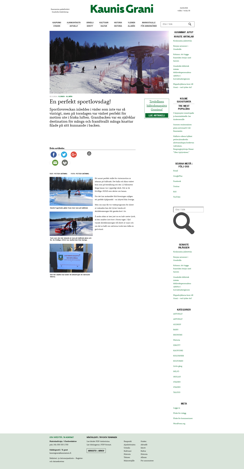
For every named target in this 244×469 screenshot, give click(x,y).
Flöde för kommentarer (183, 418)
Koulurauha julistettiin (182, 41)
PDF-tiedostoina (102, 441)
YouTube (176, 197)
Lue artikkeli (157, 115)
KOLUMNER (178, 356)
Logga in (176, 408)
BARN (175, 329)
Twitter (176, 186)
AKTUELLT (177, 314)
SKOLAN (177, 377)
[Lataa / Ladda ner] (90, 153)
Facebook (177, 181)
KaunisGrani (122, 8)
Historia (176, 340)
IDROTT (176, 345)
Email (175, 171)
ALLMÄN (177, 324)
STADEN (176, 382)
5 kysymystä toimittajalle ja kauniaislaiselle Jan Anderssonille (183, 116)
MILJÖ (176, 371)
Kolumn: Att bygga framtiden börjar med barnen (182, 57)
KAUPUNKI (178, 350)
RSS (175, 191)
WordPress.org (179, 423)
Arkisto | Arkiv (96, 450)
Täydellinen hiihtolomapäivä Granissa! (157, 106)
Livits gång (177, 366)
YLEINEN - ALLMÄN (65, 97)
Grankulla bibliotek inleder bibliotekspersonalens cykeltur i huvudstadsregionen (182, 72)
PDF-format (106, 444)
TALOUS (176, 392)
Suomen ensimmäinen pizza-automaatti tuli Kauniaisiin (182, 127)
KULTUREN (178, 361)
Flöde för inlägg (179, 413)
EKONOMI (177, 335)
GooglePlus (177, 176)
